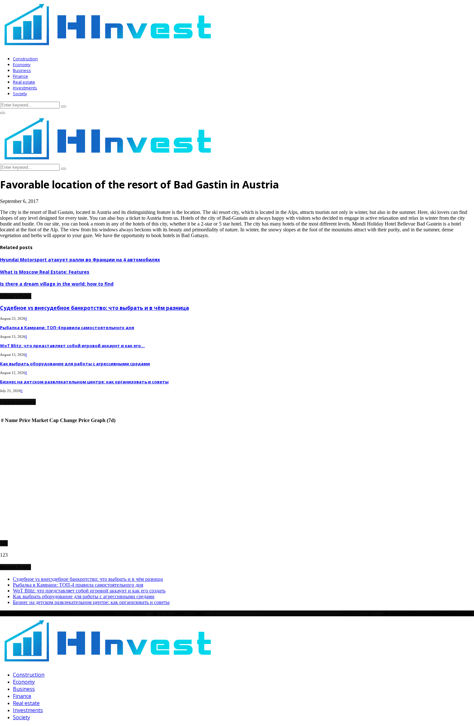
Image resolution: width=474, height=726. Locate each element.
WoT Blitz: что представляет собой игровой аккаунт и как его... (72, 345)
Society (20, 93)
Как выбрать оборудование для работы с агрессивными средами (75, 364)
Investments (25, 88)
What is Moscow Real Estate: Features (44, 272)
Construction (25, 59)
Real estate (24, 82)
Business (22, 70)
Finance (20, 76)
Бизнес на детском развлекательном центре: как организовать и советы (84, 382)
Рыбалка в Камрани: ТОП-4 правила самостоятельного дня (67, 327)
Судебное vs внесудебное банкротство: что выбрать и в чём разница (94, 307)
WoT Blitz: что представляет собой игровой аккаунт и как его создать (89, 590)
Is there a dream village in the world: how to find (57, 284)
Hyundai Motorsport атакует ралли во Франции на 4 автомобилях (80, 260)
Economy (22, 64)
